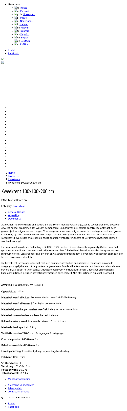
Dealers (11, 98)
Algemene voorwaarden (21, 384)
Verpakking (14, 215)
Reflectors (20, 91)
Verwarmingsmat (24, 85)
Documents (14, 218)
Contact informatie (18, 391)
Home (11, 68)
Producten (13, 72)
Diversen (19, 75)
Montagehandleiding (19, 379)
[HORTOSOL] (9, 59)
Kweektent (21, 81)
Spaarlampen (22, 78)
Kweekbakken (22, 88)
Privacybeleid (15, 388)
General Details (16, 212)
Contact (12, 101)
